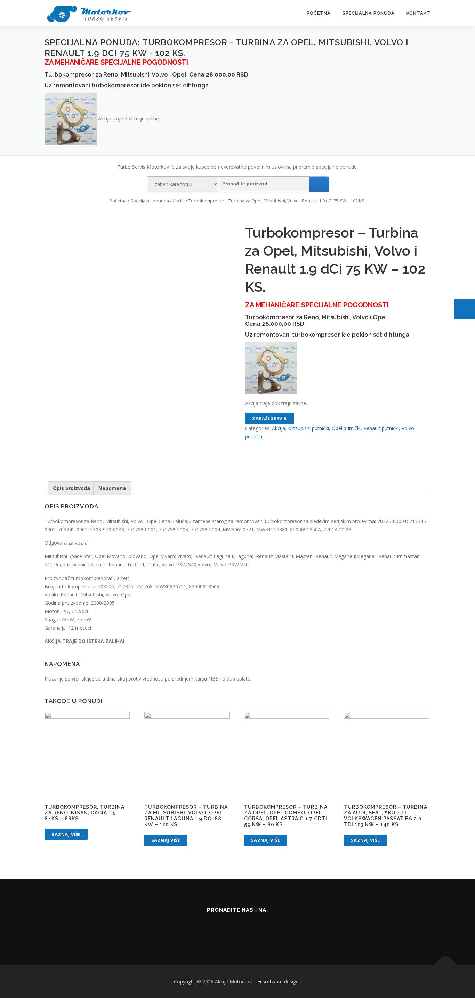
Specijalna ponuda (369, 13)
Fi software (270, 981)
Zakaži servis (269, 418)
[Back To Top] (445, 965)
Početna (319, 13)
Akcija (179, 201)
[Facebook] (229, 928)
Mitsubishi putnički (308, 428)
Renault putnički (381, 428)
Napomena (112, 488)
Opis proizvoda (71, 488)
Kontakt (418, 13)
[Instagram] (246, 928)
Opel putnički (346, 428)
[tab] (71, 488)
